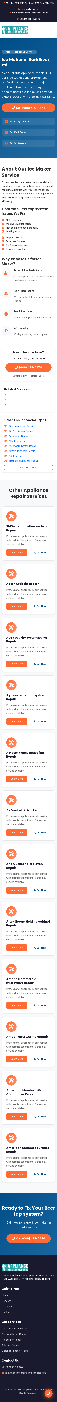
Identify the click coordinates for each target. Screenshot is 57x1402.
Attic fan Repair (17, 441)
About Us (7, 1306)
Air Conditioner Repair (20, 431)
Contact (6, 1312)
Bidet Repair (15, 455)
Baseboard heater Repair (22, 445)
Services (6, 1300)
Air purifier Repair (18, 436)
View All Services (28, 467)
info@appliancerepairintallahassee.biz (30, 12)
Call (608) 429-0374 (30, 108)
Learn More (17, 552)
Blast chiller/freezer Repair (23, 460)
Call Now (41, 552)
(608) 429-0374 (30, 367)
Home (5, 1295)
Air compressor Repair (21, 426)
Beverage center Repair (21, 450)
